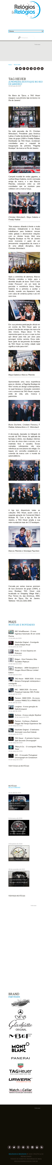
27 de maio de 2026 (15, 655)
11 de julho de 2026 (15, 638)
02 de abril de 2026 (14, 711)
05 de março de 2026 (15, 760)
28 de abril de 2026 (14, 703)
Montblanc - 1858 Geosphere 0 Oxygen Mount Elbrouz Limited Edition (23, 670)
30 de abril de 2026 (14, 686)
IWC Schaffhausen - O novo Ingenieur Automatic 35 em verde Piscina (24, 633)
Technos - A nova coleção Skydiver (28, 715)
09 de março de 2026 (15, 751)
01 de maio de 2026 (15, 675)
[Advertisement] (26, 54)
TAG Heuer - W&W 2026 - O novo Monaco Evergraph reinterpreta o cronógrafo (24, 681)
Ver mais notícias (16, 896)
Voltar (18, 64)
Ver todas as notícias (18, 766)
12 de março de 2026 (15, 726)
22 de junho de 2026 (15, 647)
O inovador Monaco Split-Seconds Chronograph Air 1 (18, 882)
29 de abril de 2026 (14, 694)
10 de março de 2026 (15, 743)
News (15, 64)
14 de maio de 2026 (15, 664)
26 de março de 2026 (22, 717)
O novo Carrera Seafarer (18, 859)
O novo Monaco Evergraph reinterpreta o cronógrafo (18, 806)
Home (10, 64)
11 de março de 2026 (15, 734)
